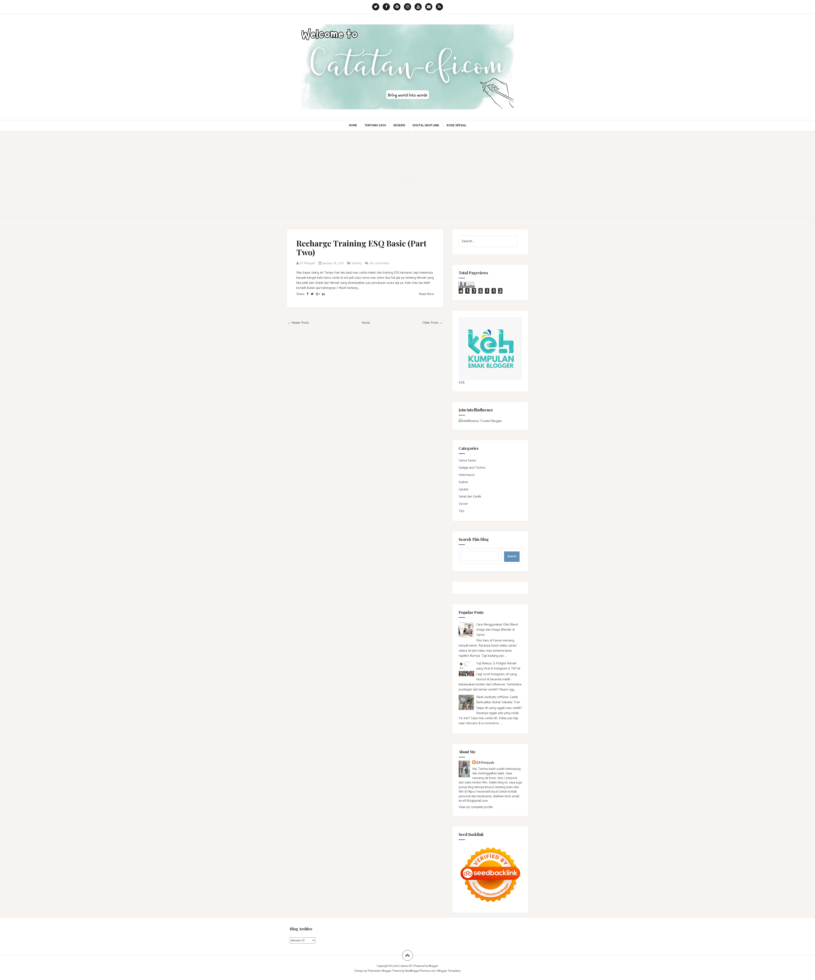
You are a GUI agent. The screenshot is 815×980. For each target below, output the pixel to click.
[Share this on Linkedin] (323, 294)
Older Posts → (433, 322)
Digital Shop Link (426, 125)
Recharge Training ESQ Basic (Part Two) (361, 247)
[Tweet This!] (312, 294)
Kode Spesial (456, 125)
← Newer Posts (298, 322)
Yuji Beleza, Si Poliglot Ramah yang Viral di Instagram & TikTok (498, 666)
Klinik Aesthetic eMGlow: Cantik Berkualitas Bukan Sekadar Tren (498, 700)
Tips (461, 511)
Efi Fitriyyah (485, 763)
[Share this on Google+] (318, 294)
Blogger (433, 966)
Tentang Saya (375, 125)
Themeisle (373, 971)
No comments (380, 263)
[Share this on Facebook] (308, 294)
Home (353, 125)
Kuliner (463, 482)
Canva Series (467, 460)
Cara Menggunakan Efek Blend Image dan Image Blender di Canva (497, 629)
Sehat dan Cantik (470, 496)
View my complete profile (476, 807)
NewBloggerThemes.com (420, 971)
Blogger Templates (449, 971)
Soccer (463, 503)
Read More (426, 294)
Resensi (399, 125)
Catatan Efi (406, 966)
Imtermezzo (467, 475)
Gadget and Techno (472, 467)
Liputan (464, 489)
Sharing (356, 263)
